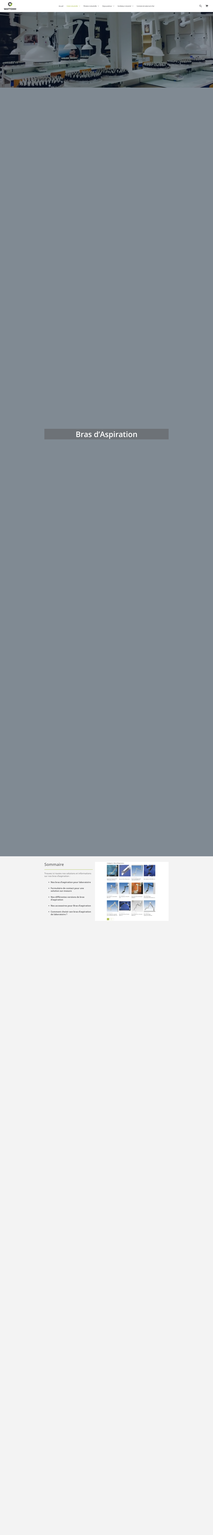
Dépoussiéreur (107, 6)
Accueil (61, 6)
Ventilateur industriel (124, 6)
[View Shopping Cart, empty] (206, 6)
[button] (200, 6)
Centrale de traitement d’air (145, 6)
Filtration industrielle (90, 6)
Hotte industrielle (72, 6)
